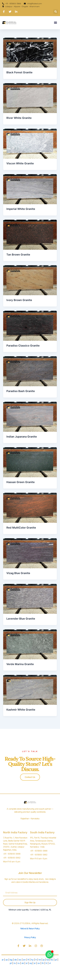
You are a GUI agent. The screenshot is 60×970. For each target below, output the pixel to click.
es (20, 959)
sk (23, 963)
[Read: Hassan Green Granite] (30, 462)
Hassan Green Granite (20, 482)
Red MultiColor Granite (21, 527)
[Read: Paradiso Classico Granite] (30, 325)
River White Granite (19, 117)
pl (56, 959)
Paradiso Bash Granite (20, 391)
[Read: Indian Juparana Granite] (30, 416)
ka (47, 959)
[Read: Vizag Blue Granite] (30, 553)
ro (15, 963)
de (15, 959)
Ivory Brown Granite (19, 300)
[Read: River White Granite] (30, 98)
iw (40, 959)
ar (3, 959)
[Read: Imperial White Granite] (30, 189)
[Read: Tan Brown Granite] (30, 234)
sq (30, 963)
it (36, 959)
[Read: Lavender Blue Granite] (30, 598)
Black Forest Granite (19, 72)
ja (44, 959)
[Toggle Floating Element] (49, 954)
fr (28, 959)
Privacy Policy (30, 937)
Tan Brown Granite (18, 254)
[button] (55, 11)
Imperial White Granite (20, 208)
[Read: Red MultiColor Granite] (30, 507)
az (7, 959)
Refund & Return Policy (30, 928)
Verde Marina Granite (20, 664)
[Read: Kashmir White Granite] (30, 689)
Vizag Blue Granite (18, 573)
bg (11, 959)
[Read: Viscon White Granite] (30, 143)
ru (19, 963)
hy (32, 959)
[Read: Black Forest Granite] (30, 52)
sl (27, 963)
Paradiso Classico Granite (23, 345)
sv (39, 963)
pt (11, 963)
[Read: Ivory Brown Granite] (30, 280)
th (43, 963)
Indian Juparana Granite (21, 436)
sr (35, 963)
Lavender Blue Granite (20, 618)
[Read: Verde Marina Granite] (30, 644)
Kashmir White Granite (20, 709)
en (24, 959)
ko (52, 959)
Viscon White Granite (20, 163)
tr (46, 963)
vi (50, 963)
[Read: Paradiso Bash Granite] (30, 371)
